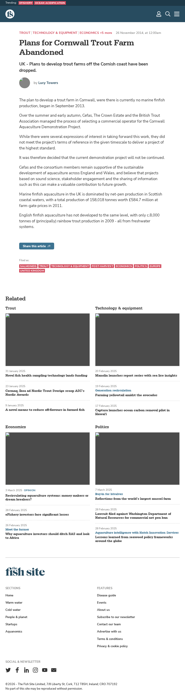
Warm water (13, 602)
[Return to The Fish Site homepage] (25, 575)
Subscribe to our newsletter (116, 617)
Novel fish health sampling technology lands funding (46, 375)
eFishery (25, 3)
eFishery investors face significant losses (37, 514)
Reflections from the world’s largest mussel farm (133, 499)
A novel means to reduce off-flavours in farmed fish (45, 410)
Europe (155, 266)
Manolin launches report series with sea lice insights (136, 375)
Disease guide (106, 595)
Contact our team (109, 624)
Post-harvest (102, 266)
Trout (24, 33)
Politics (141, 266)
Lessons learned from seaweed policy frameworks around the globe (134, 539)
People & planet (16, 617)
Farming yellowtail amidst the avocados (126, 395)
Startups (11, 624)
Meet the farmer (17, 529)
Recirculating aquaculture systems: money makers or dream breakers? (46, 497)
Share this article (34, 246)
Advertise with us (109, 631)
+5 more (106, 33)
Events (101, 602)
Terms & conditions (110, 639)
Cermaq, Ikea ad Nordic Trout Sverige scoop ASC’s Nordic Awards (44, 393)
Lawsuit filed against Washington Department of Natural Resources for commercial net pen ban (133, 516)
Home (9, 595)
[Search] (168, 14)
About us (103, 610)
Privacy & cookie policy (112, 646)
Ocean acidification (50, 3)
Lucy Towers (48, 83)
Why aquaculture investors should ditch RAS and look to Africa (47, 536)
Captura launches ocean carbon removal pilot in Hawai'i (132, 412)
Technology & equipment (55, 33)
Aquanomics (13, 631)
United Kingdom (32, 270)
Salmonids (28, 266)
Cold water (13, 610)
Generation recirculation (113, 390)
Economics (89, 33)
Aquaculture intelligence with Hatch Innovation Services (137, 533)
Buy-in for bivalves (109, 494)
